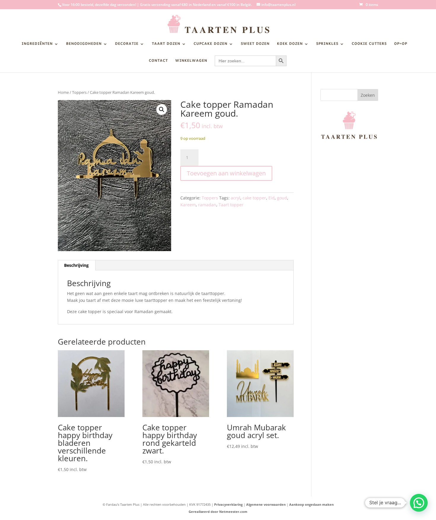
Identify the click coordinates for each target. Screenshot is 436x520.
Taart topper (231, 204)
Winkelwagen (191, 62)
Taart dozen (166, 45)
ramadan (207, 204)
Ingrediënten (37, 45)
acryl (235, 198)
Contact (158, 62)
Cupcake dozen (210, 45)
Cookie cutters (369, 45)
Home (63, 92)
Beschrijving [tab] (76, 265)
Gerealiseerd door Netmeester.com (218, 511)
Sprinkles (327, 45)
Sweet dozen (255, 45)
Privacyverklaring (228, 504)
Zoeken (368, 95)
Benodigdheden (84, 45)
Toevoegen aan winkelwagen (226, 173)
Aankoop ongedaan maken (311, 504)
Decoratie (127, 45)
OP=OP (400, 45)
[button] (161, 109)
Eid (271, 198)
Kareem (188, 204)
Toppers (79, 92)
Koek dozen (290, 45)
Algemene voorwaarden (266, 504)
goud (282, 198)
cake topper (254, 198)
